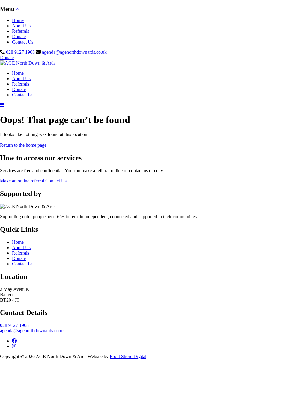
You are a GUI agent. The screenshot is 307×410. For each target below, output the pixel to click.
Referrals (20, 31)
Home (18, 20)
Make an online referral (22, 180)
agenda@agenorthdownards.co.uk (74, 52)
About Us (21, 25)
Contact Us (22, 41)
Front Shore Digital (128, 356)
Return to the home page (23, 145)
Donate (19, 36)
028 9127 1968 (21, 52)
